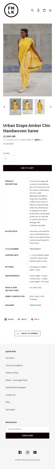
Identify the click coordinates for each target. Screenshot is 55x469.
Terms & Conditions (14, 365)
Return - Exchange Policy (17, 380)
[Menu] (50, 10)
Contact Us (10, 395)
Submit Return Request (16, 387)
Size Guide (10, 409)
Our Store (10, 358)
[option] (15, 107)
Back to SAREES (29, 333)
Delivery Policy (12, 372)
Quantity (6, 153)
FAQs (8, 402)
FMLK (23, 460)
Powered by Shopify (33, 460)
